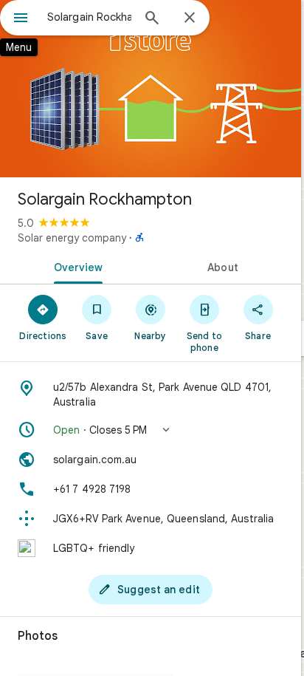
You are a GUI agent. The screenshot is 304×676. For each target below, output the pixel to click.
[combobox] (89, 17)
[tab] (75, 266)
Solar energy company (72, 238)
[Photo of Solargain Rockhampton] (150, 88)
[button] (150, 430)
